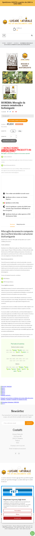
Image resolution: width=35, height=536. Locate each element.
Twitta (10, 112)
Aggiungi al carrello (9, 140)
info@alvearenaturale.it (19, 448)
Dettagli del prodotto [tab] (21, 224)
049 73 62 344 (21, 445)
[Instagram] (19, 453)
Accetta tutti (17, 518)
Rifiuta (17, 514)
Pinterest (16, 112)
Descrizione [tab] (12, 224)
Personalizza (17, 510)
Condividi (7, 112)
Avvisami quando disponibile (17, 120)
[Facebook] (15, 453)
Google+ (13, 112)
